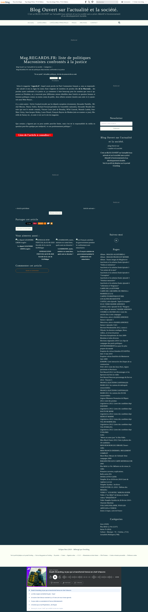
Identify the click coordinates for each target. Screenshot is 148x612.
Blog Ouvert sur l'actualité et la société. (74, 9)
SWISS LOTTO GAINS (108, 477)
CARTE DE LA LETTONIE (109, 288)
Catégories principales (59, 23)
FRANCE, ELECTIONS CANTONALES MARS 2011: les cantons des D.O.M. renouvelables (114, 393)
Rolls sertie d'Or (106, 474)
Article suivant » (89, 208)
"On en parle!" (38, 74)
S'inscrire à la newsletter (24, 228)
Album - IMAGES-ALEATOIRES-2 (112, 254)
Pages (74, 23)
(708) (109, 535)
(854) (105, 529)
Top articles (56, 555)
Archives (83, 23)
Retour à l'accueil (55, 213)
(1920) (104, 524)
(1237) (109, 527)
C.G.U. (79, 555)
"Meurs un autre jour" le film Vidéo (112, 437)
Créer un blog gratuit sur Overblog (43, 555)
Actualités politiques (50, 74)
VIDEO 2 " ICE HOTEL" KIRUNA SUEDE (115, 492)
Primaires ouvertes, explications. (111, 471)
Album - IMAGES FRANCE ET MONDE (114, 257)
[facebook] (85, 2)
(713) (114, 532)
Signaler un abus (71, 555)
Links (102, 435)
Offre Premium (104, 555)
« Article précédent (22, 208)
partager (67, 582)
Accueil (31, 23)
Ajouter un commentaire (32, 270)
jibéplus (117, 163)
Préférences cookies (132, 555)
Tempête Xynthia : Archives (110, 485)
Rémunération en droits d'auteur (90, 555)
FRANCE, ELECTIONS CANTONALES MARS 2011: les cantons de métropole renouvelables (114, 385)
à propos (79, 582)
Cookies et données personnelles (117, 555)
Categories (47, 67)
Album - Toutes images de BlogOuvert (113, 260)
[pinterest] (92, 2)
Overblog (86, 549)
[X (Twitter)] (89, 2)
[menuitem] (30, 23)
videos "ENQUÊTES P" (108, 498)
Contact (93, 23)
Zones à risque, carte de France (111, 511)
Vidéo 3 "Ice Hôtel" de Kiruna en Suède (114, 495)
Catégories (41, 23)
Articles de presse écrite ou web (67, 74)
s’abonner (56, 582)
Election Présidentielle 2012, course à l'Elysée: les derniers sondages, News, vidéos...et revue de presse (113, 330)
